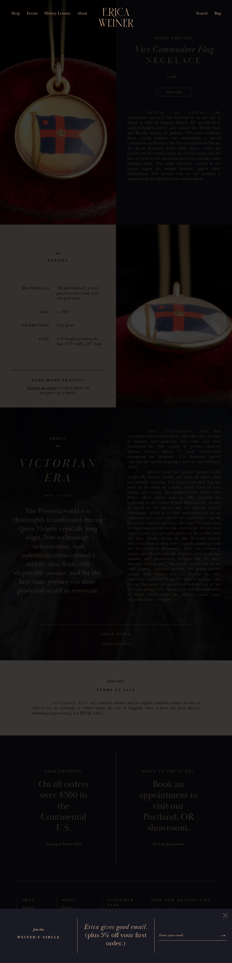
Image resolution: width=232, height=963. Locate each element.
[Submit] (223, 935)
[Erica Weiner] (116, 17)
